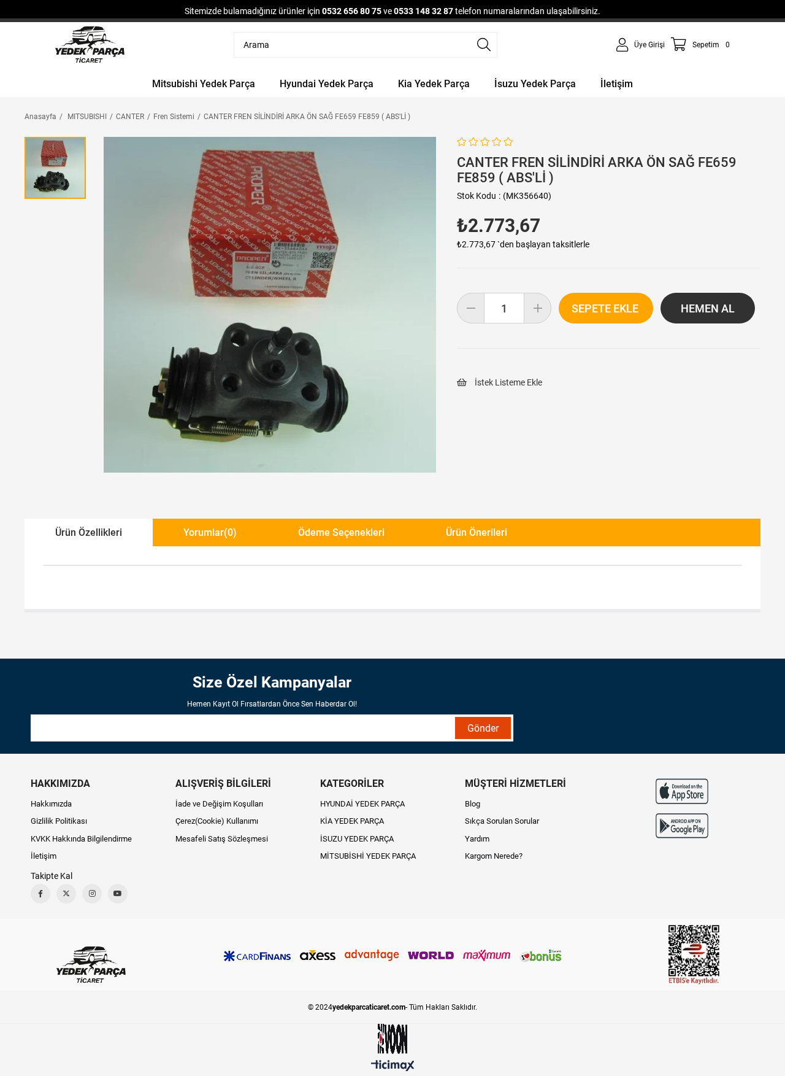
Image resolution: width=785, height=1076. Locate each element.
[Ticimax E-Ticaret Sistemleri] (393, 1066)
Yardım (477, 838)
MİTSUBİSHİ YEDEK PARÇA (368, 856)
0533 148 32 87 (423, 11)
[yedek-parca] (89, 44)
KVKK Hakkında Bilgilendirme (81, 838)
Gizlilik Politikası (59, 821)
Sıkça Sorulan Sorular (502, 821)
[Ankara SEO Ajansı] (392, 1039)
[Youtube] (118, 894)
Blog (472, 803)
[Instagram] (92, 894)
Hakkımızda (51, 803)
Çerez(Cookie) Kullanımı (216, 821)
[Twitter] (66, 894)
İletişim (43, 856)
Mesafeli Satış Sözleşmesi (221, 838)
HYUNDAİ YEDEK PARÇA (362, 803)
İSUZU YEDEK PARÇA (357, 838)
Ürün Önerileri (476, 532)
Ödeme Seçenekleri (341, 532)
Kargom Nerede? (494, 856)
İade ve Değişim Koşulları (219, 803)
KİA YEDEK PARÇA (352, 821)
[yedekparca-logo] (91, 964)
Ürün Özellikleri (88, 532)
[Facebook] (40, 894)
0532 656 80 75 (351, 11)
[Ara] (484, 45)
